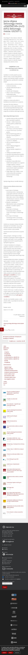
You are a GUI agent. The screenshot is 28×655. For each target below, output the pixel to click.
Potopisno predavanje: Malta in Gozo (15, 454)
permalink (12, 330)
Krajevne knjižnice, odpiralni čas (11, 359)
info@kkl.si (5, 549)
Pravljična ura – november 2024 (16, 341)
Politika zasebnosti (7, 562)
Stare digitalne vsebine (9, 379)
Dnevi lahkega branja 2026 (12, 459)
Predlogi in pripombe (7, 557)
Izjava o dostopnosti (7, 560)
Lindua (5, 381)
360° (6, 383)
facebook (5, 552)
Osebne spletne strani (9, 374)
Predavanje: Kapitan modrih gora (14, 482)
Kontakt (6, 360)
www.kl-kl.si (11, 1)
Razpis (6, 330)
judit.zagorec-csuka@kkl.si (10, 274)
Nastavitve (17, 652)
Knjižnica (6, 349)
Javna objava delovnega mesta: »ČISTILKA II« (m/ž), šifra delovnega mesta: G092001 (14, 470)
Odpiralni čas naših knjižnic (8, 539)
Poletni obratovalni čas (12, 421)
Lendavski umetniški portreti (10, 370)
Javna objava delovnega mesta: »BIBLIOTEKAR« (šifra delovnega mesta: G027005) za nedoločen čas (15, 494)
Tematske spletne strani (10, 377)
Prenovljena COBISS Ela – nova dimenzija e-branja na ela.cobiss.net (15, 438)
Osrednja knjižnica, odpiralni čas (11, 357)
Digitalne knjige (7, 367)
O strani (5, 559)
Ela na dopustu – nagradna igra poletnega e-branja (13, 404)
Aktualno (7, 348)
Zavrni (10, 652)
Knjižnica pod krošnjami (12, 416)
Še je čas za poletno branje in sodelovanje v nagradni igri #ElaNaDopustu (13, 393)
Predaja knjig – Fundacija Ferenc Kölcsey (15, 444)
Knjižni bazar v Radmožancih (13, 464)
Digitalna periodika (8, 368)
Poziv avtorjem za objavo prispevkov (15, 512)
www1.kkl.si (17, 1)
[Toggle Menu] (25, 6)
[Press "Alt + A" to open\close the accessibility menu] (2, 329)
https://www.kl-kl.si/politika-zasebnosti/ (10, 650)
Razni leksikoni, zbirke (9, 375)
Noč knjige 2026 (10, 487)
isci (4, 385)
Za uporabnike (7, 355)
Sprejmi (4, 652)
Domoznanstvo (7, 364)
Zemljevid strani (6, 563)
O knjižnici (6, 352)
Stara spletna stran (7, 566)
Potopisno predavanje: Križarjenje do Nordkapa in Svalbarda (12, 337)
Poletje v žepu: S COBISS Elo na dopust (15, 449)
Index (5, 346)
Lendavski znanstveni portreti (11, 372)
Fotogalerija (7, 353)
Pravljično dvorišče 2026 (12, 399)
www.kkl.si (6, 1)
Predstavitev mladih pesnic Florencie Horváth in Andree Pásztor (15, 500)
